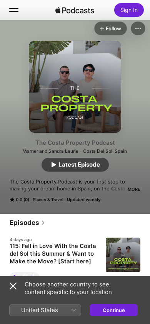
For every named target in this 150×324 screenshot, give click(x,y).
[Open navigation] (13, 10)
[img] (75, 10)
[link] (27, 222)
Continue (114, 310)
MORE (134, 189)
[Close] (13, 286)
